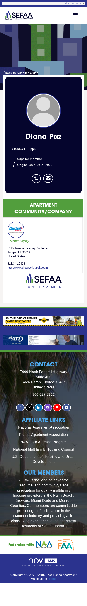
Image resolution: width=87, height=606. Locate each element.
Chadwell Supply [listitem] (18, 241)
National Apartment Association (43, 427)
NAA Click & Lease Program (43, 442)
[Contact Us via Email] (66, 407)
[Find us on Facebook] (20, 407)
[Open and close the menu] (58, 15)
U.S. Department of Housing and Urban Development (44, 459)
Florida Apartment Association (43, 435)
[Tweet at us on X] (29, 407)
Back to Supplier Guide (22, 73)
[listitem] (37, 176)
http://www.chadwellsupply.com (28, 267)
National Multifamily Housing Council (43, 449)
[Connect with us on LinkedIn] (39, 407)
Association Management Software (43, 566)
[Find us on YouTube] (57, 407)
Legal (52, 578)
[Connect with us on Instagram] (48, 407)
